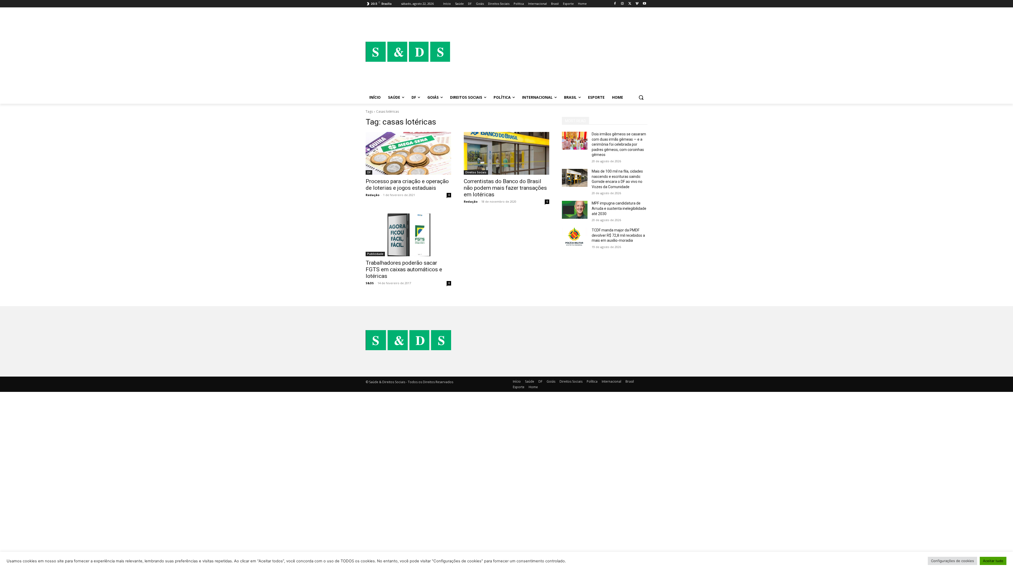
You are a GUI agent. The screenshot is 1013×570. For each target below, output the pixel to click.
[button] (641, 97)
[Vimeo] (637, 4)
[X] (630, 4)
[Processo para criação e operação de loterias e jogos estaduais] (408, 153)
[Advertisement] (548, 52)
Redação (372, 195)
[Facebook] (615, 4)
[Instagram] (622, 4)
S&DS (370, 283)
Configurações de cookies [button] (952, 561)
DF (369, 172)
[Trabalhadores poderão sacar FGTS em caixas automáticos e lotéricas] (408, 234)
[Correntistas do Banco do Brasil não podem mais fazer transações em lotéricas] (506, 153)
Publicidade (375, 254)
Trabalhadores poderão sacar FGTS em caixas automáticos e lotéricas (404, 269)
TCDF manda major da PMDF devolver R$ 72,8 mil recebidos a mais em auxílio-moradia (618, 235)
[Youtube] (644, 4)
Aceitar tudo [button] (993, 561)
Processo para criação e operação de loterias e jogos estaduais (407, 184)
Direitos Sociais (475, 172)
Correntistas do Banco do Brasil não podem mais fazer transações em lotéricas (505, 188)
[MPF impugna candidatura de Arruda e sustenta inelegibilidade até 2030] (574, 210)
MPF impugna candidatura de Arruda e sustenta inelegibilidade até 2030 (619, 208)
